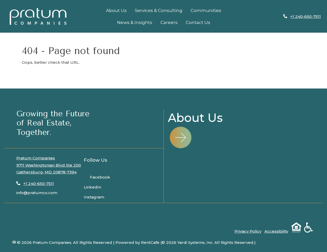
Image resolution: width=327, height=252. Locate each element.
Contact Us (198, 22)
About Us (116, 10)
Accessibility (276, 231)
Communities (206, 10)
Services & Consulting (158, 10)
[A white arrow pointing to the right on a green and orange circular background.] (180, 137)
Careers (169, 22)
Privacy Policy (248, 231)
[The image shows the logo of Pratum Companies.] (38, 16)
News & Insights (134, 22)
